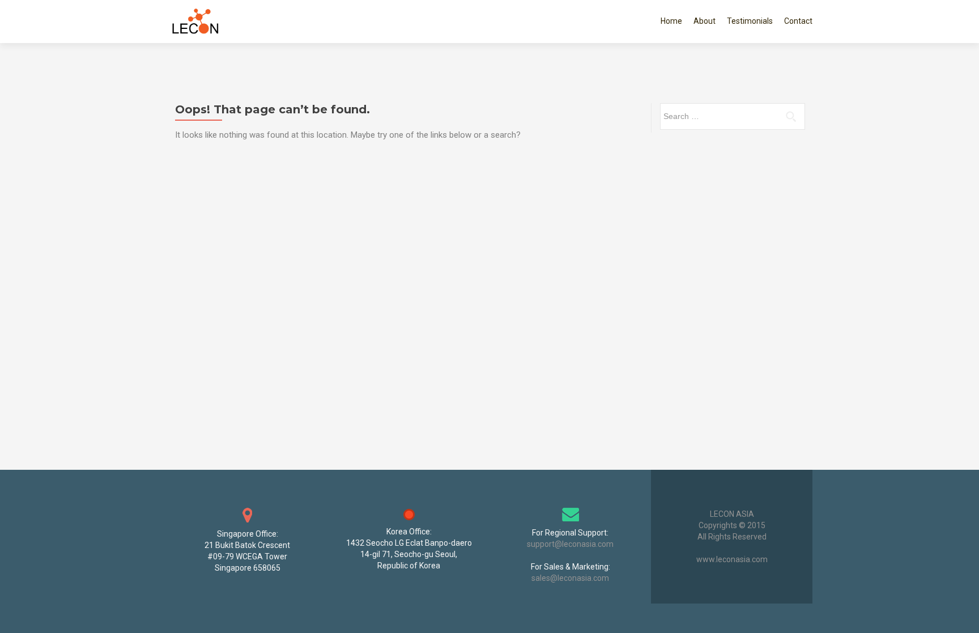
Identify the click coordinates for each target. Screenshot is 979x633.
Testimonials (750, 21)
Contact (798, 21)
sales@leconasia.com (570, 578)
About (704, 21)
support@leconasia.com (570, 544)
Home (671, 21)
